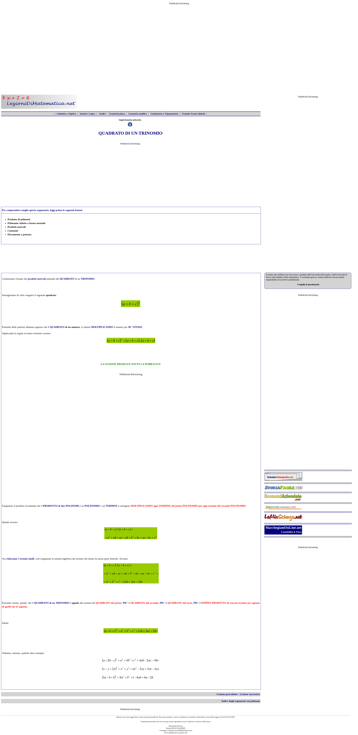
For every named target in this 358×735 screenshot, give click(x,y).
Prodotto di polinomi (19, 219)
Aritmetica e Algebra (66, 114)
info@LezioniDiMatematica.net (180, 730)
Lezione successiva (250, 694)
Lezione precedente (227, 694)
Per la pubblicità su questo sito (176, 733)
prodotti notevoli (37, 278)
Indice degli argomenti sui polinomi (241, 701)
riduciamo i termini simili (20, 558)
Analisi (102, 114)
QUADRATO (57, 327)
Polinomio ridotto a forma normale (26, 223)
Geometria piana (117, 114)
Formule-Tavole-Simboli (193, 114)
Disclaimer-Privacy (176, 726)
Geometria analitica (137, 114)
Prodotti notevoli (17, 227)
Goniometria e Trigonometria (164, 114)
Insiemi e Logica (87, 114)
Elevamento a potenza (19, 234)
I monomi (13, 230)
